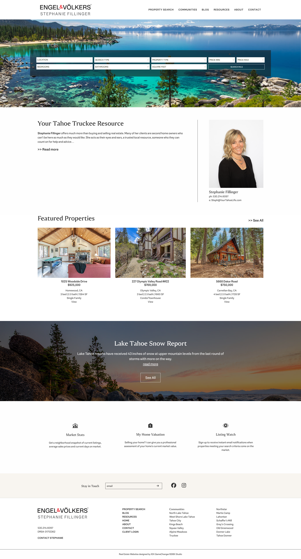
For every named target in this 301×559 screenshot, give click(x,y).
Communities (187, 9)
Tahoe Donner (224, 535)
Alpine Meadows (178, 531)
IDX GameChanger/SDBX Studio (166, 554)
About (238, 9)
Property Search (161, 9)
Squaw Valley (176, 528)
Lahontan (221, 516)
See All (150, 377)
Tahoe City (175, 520)
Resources (222, 9)
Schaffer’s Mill (224, 520)
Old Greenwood (224, 528)
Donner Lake (223, 531)
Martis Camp (223, 513)
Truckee (173, 535)
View (74, 301)
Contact (254, 9)
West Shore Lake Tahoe (182, 516)
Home (125, 520)
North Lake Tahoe (179, 513)
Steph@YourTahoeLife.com (226, 200)
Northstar (221, 509)
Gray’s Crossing (224, 524)
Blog (205, 9)
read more (150, 364)
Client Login (130, 531)
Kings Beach (176, 524)
